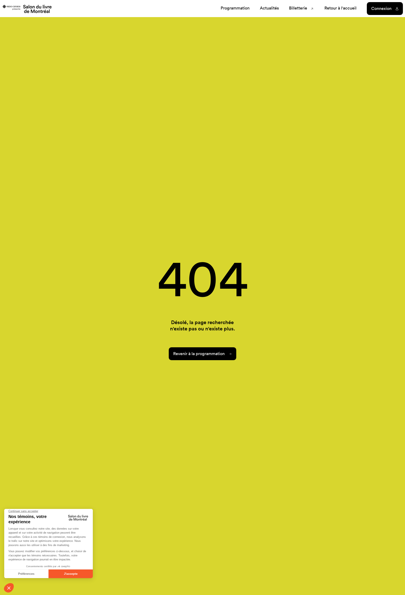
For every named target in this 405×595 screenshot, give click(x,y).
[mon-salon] (26, 8)
